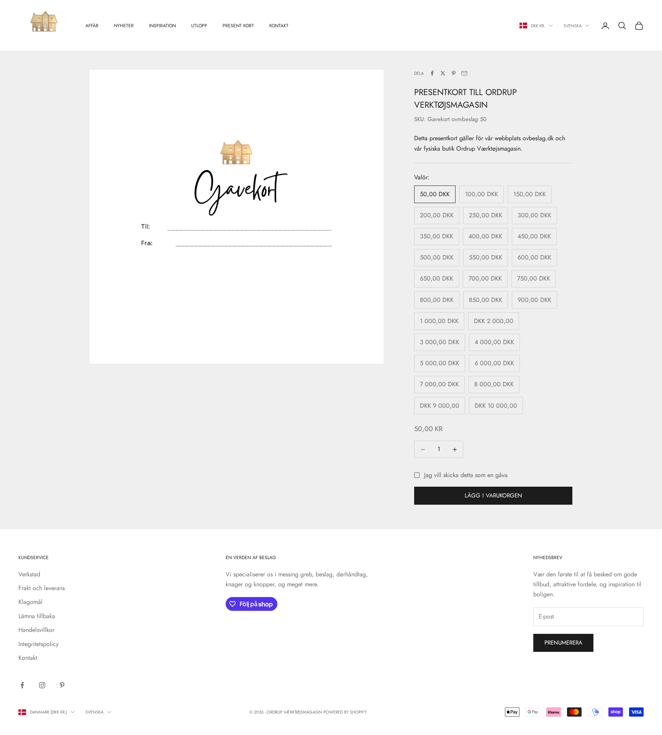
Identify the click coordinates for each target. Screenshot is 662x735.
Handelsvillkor (36, 629)
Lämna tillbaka (36, 616)
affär (91, 25)
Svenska (573, 26)
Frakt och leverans (41, 588)
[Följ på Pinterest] (62, 685)
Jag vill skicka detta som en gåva (466, 475)
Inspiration (162, 25)
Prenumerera (563, 642)
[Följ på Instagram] (42, 685)
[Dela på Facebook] (432, 73)
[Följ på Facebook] (22, 685)
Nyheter (124, 25)
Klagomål (30, 601)
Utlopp (199, 25)
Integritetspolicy (38, 644)
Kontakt (278, 25)
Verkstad (29, 574)
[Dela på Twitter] (443, 73)
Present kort (238, 25)
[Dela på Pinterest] (454, 73)
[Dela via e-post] (464, 73)
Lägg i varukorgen (493, 495)
